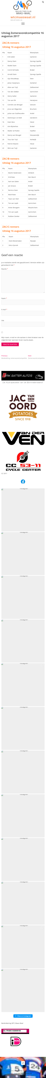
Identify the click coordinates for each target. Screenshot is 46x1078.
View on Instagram (24, 1016)
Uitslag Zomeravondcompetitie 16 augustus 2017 (22, 34)
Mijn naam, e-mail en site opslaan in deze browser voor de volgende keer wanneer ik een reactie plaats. (22, 338)
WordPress (36, 1071)
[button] (23, 509)
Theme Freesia (27, 1071)
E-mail (4, 309)
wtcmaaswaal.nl (23, 17)
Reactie (4, 269)
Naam (4, 298)
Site (2, 320)
